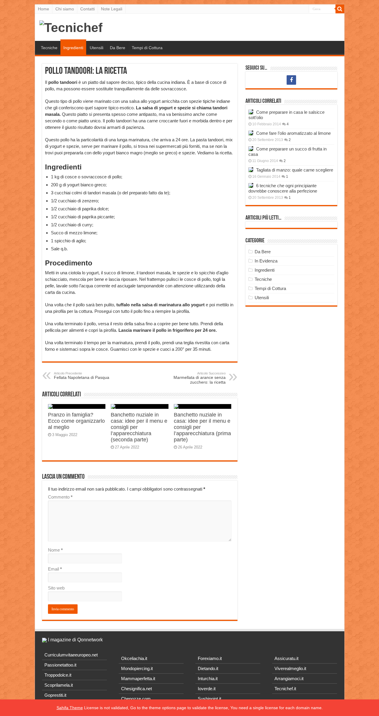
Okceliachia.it (134, 658)
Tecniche (49, 47)
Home (43, 9)
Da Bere (117, 47)
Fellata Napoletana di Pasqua (81, 375)
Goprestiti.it (55, 695)
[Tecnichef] (70, 27)
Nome (55, 549)
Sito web (56, 587)
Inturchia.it (208, 678)
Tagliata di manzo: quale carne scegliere (294, 169)
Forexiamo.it (210, 658)
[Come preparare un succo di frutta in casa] (250, 148)
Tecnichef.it (285, 688)
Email (55, 568)
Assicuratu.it (286, 658)
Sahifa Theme (70, 707)
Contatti (87, 9)
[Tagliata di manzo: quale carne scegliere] (250, 169)
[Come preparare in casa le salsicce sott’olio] (250, 112)
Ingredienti (73, 47)
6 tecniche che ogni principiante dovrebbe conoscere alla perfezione (282, 188)
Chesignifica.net (136, 688)
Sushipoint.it (209, 698)
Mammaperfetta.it (138, 678)
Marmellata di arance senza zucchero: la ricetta (200, 378)
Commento (60, 496)
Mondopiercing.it (137, 668)
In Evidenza (266, 260)
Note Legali (111, 9)
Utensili (96, 47)
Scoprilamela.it (58, 685)
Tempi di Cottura (147, 47)
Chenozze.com (136, 698)
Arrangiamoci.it (288, 678)
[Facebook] (291, 80)
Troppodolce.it (57, 674)
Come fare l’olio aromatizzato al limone (293, 133)
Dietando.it (208, 668)
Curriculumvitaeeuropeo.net (71, 654)
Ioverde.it (207, 688)
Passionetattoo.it (60, 664)
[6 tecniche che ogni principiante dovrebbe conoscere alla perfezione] (250, 185)
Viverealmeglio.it (290, 668)
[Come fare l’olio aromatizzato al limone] (250, 133)
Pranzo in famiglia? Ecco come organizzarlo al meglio (76, 421)
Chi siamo (64, 9)
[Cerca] (339, 8)
